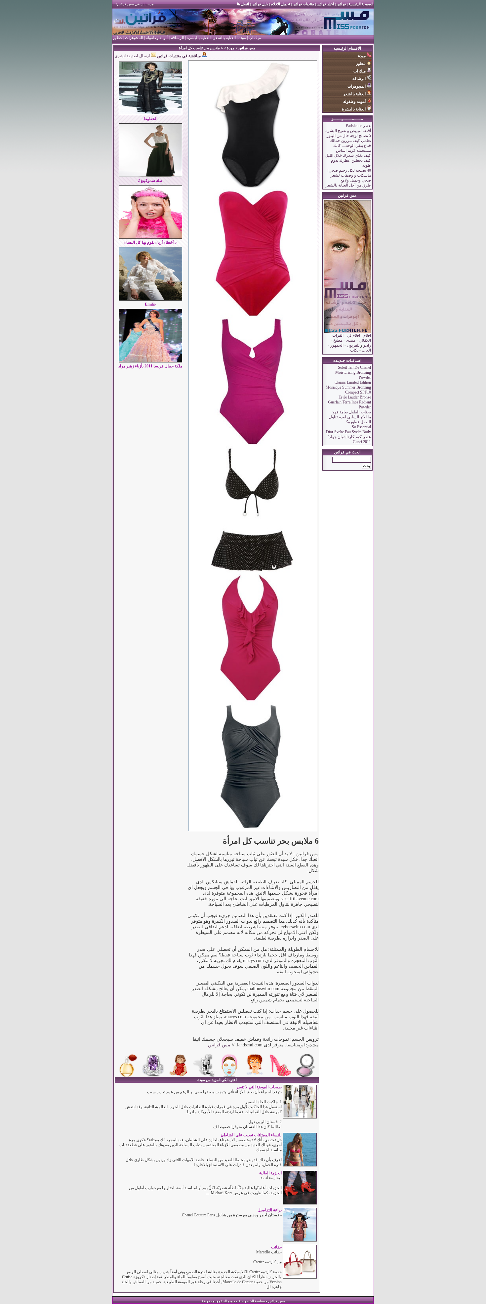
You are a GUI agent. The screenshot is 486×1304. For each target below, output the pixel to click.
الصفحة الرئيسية (360, 4)
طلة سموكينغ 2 (150, 180)
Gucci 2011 (362, 442)
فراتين (341, 4)
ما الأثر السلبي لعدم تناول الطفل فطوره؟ (350, 419)
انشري (120, 56)
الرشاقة (177, 37)
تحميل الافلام (280, 4)
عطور (117, 37)
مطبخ (338, 340)
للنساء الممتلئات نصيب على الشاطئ (251, 1135)
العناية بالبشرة (199, 37)
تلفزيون (353, 345)
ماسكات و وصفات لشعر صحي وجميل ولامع (351, 178)
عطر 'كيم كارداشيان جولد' (349, 437)
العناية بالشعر (224, 37)
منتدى (350, 340)
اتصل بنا (243, 4)
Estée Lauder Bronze (355, 397)
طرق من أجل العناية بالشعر (348, 185)
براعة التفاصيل (270, 1210)
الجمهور (337, 345)
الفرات (338, 335)
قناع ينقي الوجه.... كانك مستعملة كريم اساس (352, 148)
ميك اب (255, 37)
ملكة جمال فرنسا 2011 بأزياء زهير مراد (150, 366)
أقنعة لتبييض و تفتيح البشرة (348, 130)
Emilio (150, 304)
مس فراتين (246, 48)
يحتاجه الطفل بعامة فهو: (351, 412)
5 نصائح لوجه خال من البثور (349, 135)
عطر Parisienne (358, 125)
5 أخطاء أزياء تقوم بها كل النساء (150, 242)
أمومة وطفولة (157, 37)
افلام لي (353, 335)
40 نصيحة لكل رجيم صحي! (349, 170)
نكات (354, 350)
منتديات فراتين (303, 4)
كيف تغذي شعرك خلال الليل (348, 155)
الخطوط (150, 118)
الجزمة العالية (270, 1173)
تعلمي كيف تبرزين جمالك (350, 140)
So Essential (361, 427)
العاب (366, 350)
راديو (367, 345)
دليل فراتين (259, 4)
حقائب (276, 1247)
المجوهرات (133, 37)
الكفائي (365, 340)
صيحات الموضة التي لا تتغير (259, 1087)
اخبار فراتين (325, 4)
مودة (242, 37)
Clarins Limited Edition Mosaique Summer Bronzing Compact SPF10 (348, 387)
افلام (366, 335)
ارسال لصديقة (139, 56)
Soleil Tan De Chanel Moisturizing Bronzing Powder (353, 372)
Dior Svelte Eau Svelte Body (348, 432)
